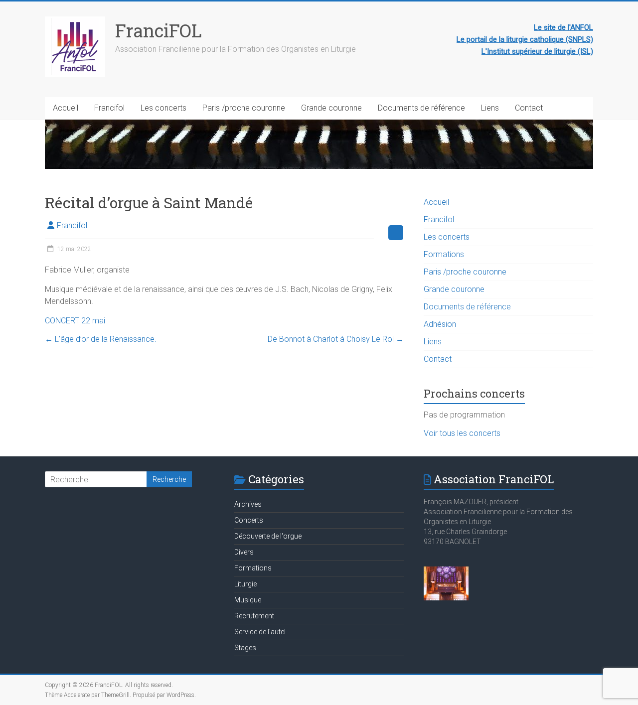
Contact (529, 108)
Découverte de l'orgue (268, 536)
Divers (244, 552)
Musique (247, 600)
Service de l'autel (260, 632)
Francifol (109, 108)
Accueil (65, 108)
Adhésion (440, 324)
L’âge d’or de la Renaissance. (101, 339)
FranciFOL (158, 30)
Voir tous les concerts (462, 433)
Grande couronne (331, 108)
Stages (245, 648)
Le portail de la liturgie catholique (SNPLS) (525, 39)
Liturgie (245, 584)
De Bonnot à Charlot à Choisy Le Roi (336, 339)
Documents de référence (421, 108)
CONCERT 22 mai (75, 320)
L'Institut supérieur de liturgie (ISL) (537, 51)
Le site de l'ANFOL (563, 27)
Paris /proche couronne (243, 108)
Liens (490, 108)
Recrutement (254, 616)
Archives (248, 504)
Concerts (248, 520)
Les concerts (163, 108)
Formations (444, 254)
